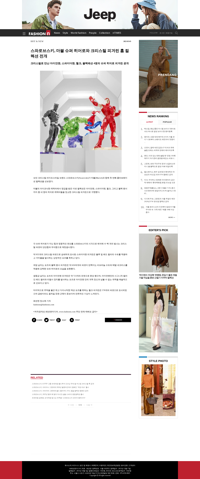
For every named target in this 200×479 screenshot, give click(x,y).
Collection (104, 32)
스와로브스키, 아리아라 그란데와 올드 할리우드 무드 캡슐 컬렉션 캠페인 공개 (60, 391)
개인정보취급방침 (113, 465)
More (170, 217)
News (57, 32)
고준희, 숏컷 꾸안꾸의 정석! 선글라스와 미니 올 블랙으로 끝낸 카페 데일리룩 (159, 165)
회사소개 (68, 465)
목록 (80, 405)
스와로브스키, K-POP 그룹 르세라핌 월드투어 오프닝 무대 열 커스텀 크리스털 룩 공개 (63, 384)
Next (173, 390)
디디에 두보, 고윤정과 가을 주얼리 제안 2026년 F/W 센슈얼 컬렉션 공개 (159, 200)
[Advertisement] (80, 218)
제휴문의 (95, 465)
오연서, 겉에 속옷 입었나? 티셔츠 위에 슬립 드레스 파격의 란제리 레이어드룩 (159, 149)
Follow (154, 33)
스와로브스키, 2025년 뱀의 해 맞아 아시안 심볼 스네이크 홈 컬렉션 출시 (58, 394)
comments (118, 320)
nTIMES (117, 32)
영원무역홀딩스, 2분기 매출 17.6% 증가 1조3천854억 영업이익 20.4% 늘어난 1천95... (160, 190)
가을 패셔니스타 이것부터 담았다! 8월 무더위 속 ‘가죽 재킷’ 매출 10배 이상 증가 (160, 209)
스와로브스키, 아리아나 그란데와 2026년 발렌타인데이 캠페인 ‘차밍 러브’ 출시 (60, 387)
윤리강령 (124, 465)
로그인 (162, 33)
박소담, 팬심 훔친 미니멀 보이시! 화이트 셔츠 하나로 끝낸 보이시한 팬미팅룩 (160, 130)
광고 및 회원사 (85, 465)
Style (65, 32)
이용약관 (102, 465)
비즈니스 (75, 465)
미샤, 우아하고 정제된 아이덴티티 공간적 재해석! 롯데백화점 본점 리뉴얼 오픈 (159, 181)
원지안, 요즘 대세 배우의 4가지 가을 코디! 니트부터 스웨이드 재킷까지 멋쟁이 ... (159, 139)
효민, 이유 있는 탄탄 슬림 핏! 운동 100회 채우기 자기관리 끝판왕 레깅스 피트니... (160, 157)
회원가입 (169, 33)
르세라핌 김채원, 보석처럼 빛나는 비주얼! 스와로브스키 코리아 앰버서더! (58, 398)
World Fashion (78, 32)
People (92, 32)
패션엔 (40, 33)
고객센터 (132, 465)
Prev (144, 390)
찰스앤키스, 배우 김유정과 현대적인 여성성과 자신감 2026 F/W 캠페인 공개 (159, 173)
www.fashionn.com (67, 312)
